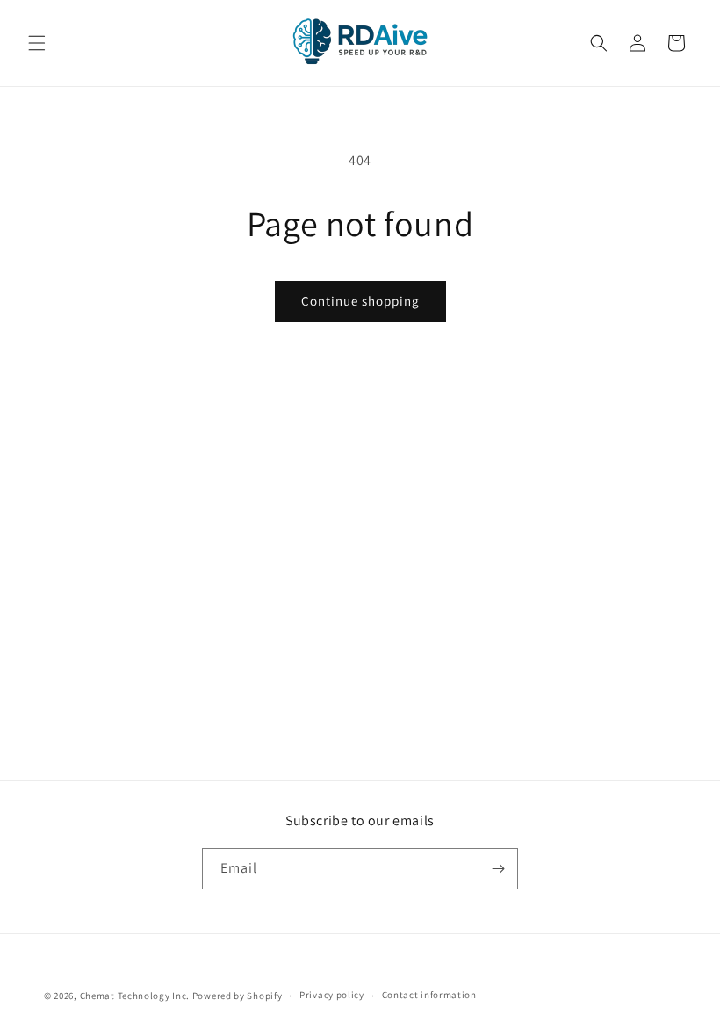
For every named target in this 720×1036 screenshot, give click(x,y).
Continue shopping (360, 300)
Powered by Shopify (237, 995)
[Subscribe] (498, 868)
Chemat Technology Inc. (135, 995)
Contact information (429, 995)
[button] (37, 43)
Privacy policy (331, 995)
